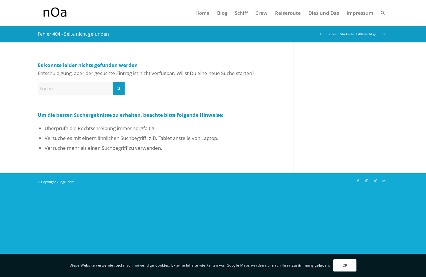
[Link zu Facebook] (358, 180)
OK (345, 265)
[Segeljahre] (76, 13)
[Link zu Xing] (375, 180)
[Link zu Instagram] (366, 180)
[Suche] (382, 13)
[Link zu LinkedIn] (384, 180)
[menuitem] (202, 13)
